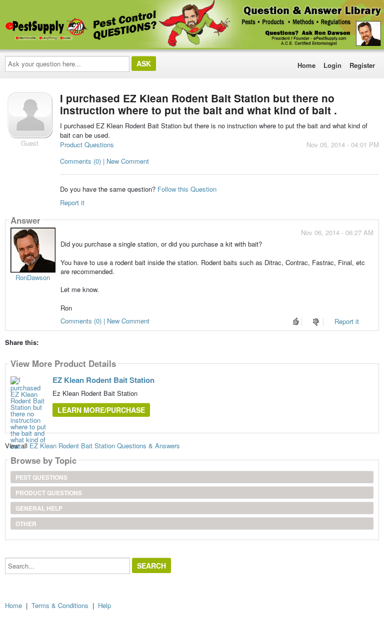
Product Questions (87, 144)
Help (104, 605)
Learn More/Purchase (101, 410)
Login (333, 65)
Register (362, 65)
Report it (72, 202)
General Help (39, 508)
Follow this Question (187, 189)
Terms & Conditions (60, 605)
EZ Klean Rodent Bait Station (103, 379)
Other (26, 523)
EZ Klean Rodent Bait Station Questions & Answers (105, 445)
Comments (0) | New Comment (104, 161)
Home (307, 65)
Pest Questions (42, 477)
